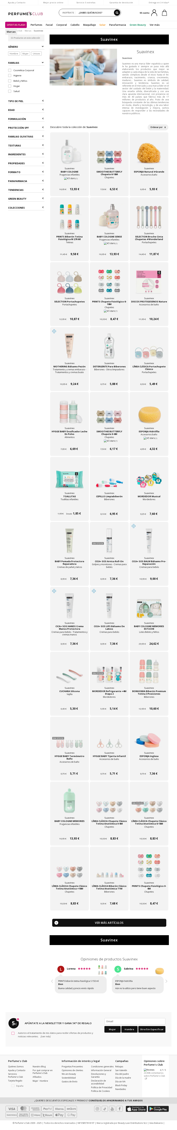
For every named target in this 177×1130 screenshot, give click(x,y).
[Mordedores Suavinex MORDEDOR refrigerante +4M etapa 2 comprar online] (109, 702)
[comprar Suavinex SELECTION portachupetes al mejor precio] (69, 283)
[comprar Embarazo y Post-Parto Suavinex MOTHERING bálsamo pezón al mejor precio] (69, 348)
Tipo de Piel (16, 101)
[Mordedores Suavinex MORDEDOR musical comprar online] (149, 507)
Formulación (17, 119)
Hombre (14, 53)
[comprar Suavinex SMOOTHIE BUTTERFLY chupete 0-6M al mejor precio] (109, 413)
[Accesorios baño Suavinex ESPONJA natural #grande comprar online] (149, 182)
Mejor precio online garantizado (53, 4)
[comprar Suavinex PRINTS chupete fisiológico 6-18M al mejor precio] (109, 283)
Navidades (120, 1095)
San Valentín (121, 1076)
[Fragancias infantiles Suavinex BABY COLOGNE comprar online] (69, 182)
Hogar (16, 86)
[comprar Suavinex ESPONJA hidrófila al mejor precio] (149, 413)
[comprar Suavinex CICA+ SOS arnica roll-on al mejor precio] (109, 543)
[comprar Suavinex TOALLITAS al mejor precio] (69, 478)
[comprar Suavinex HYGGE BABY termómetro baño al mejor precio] (69, 738)
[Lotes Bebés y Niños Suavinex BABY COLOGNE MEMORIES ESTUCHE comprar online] (149, 637)
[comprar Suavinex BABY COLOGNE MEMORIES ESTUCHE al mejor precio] (149, 608)
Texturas (14, 145)
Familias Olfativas (20, 136)
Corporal (61, 24)
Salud (16, 91)
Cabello (75, 24)
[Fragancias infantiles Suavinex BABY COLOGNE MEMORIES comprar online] (69, 832)
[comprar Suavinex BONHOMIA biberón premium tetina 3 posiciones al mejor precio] (149, 673)
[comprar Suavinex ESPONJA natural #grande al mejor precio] (149, 153)
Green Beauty (138, 24)
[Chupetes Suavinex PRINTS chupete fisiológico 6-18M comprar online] (109, 312)
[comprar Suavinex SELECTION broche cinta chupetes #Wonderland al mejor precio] (149, 218)
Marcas (11, 31)
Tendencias (16, 190)
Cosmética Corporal (23, 70)
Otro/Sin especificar (152, 1035)
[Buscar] (117, 12)
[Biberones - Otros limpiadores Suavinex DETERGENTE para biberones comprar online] (109, 377)
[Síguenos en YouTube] (112, 1115)
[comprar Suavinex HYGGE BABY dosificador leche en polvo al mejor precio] (69, 413)
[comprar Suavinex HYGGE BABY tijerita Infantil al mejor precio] (109, 738)
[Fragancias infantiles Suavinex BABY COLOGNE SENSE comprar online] (109, 247)
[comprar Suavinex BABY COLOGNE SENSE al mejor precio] (109, 218)
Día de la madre (123, 1084)
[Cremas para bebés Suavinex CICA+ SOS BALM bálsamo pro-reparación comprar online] (149, 572)
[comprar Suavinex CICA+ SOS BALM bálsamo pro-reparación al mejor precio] (149, 543)
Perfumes (36, 24)
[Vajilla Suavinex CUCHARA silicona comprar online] (69, 702)
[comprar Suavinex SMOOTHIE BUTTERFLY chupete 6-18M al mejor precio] (109, 153)
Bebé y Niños (20, 80)
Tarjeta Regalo (15, 1086)
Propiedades (16, 163)
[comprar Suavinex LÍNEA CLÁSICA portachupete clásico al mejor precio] (149, 348)
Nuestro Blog (39, 1072)
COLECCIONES (16, 207)
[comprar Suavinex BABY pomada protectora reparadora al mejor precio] (69, 543)
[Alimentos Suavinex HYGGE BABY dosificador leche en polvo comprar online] (69, 442)
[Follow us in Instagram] (97, 1115)
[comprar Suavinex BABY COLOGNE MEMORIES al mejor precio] (69, 803)
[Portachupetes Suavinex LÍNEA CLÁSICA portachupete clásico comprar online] (149, 377)
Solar (102, 24)
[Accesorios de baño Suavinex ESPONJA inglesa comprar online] (149, 767)
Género (13, 46)
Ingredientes (17, 154)
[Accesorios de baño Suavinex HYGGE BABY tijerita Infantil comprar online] (109, 767)
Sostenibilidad (69, 1084)
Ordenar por (156, 127)
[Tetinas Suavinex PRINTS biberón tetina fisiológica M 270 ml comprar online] (69, 247)
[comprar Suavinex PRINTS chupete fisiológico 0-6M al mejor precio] (149, 868)
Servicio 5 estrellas (85, 2)
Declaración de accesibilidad (98, 1088)
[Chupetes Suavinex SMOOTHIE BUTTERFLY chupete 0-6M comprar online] (109, 442)
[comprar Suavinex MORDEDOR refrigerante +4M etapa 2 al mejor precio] (109, 673)
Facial (49, 24)
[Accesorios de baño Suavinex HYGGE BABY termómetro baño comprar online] (69, 767)
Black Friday (121, 1091)
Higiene (17, 75)
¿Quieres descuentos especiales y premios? (88, 1106)
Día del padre (122, 1080)
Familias (13, 62)
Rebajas (119, 1072)
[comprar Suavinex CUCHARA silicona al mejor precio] (69, 673)
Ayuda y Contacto (16, 2)
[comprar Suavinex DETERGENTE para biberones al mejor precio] (109, 348)
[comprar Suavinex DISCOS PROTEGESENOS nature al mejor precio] (149, 283)
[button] (52, 983)
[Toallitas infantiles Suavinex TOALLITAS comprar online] (69, 507)
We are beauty (69, 1080)
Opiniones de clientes (72, 1076)
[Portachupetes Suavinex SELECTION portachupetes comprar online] (69, 312)
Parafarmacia (117, 24)
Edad (11, 110)
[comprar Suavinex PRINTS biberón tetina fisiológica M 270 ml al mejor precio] (69, 218)
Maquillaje (89, 24)
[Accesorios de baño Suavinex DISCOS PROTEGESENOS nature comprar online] (149, 312)
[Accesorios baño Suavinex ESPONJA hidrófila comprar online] (149, 442)
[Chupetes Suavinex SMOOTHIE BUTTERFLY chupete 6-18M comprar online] (109, 182)
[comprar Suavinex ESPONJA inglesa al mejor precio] (149, 738)
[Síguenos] (120, 1115)
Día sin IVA (120, 1087)
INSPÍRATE (68, 12)
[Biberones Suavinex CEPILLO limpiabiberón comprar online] (109, 507)
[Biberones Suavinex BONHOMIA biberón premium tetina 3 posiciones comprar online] (149, 702)
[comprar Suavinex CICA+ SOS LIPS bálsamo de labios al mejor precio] (109, 608)
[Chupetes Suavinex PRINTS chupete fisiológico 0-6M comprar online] (149, 897)
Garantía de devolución (121, 2)
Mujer (25, 53)
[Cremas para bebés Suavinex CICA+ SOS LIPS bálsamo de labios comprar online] (109, 637)
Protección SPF (18, 127)
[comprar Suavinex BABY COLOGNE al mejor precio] (69, 153)
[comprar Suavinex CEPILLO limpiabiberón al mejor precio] (109, 478)
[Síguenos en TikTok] (105, 1115)
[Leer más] (45, 1042)
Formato (14, 172)
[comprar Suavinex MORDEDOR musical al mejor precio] (149, 478)
